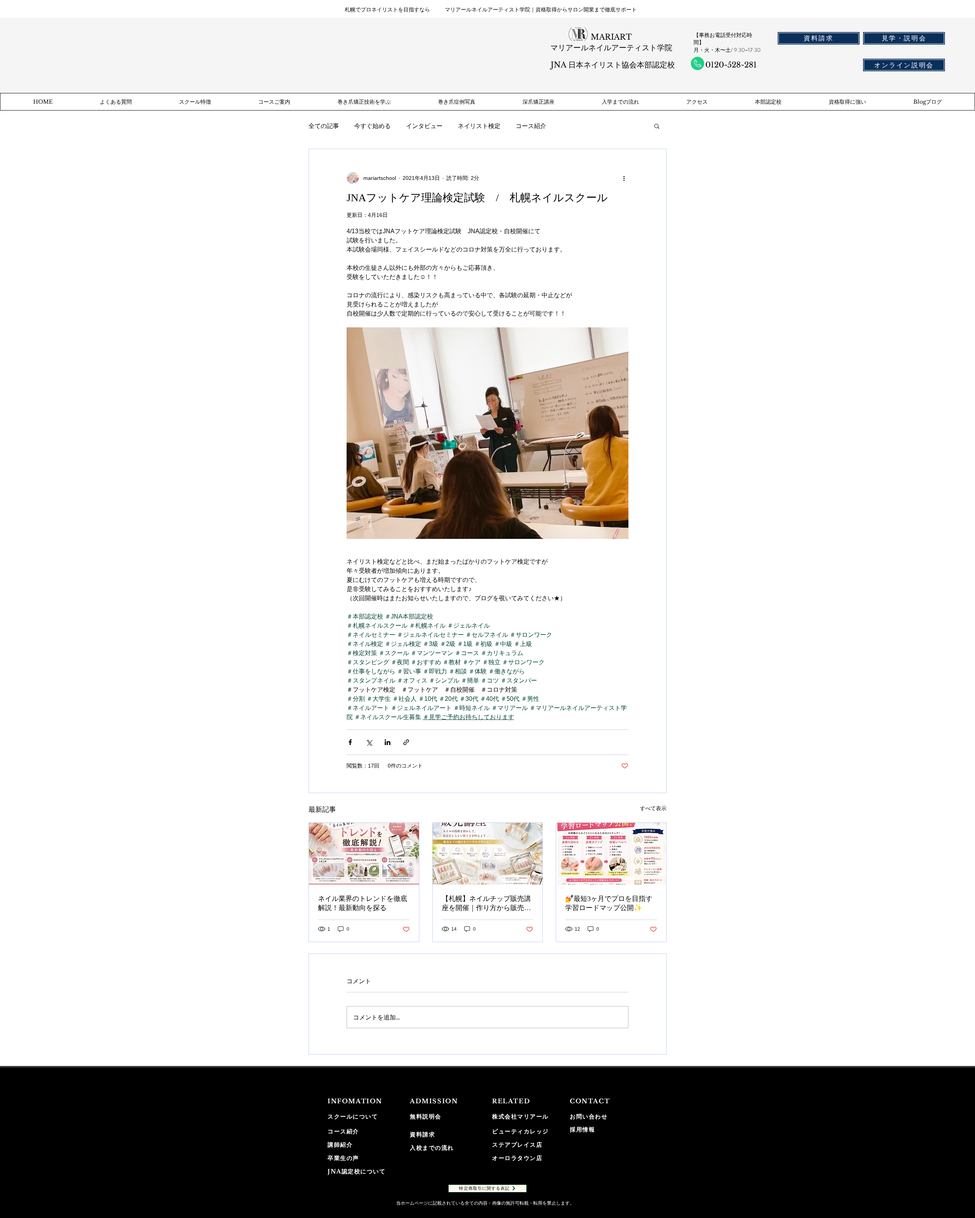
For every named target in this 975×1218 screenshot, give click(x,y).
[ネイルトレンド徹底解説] (364, 854)
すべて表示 (653, 808)
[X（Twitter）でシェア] (368, 742)
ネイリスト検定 (479, 126)
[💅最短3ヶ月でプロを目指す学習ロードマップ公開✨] (611, 854)
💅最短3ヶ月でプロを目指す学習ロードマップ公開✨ (608, 903)
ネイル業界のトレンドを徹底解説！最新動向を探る (362, 903)
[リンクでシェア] (406, 742)
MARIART (611, 37)
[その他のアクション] (623, 178)
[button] (656, 126)
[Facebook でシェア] (350, 742)
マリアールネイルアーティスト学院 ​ (611, 47)
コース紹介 (531, 126)
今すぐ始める (372, 126)
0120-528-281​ (731, 64)
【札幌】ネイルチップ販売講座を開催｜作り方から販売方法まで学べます (486, 903)
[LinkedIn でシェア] (387, 742)
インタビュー (424, 126)
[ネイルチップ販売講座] (488, 854)
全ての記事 (323, 126)
